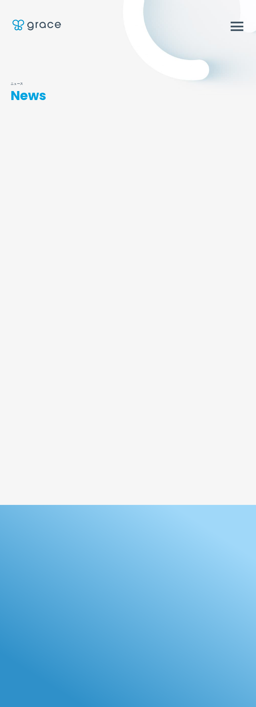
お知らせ (159, 142)
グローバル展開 (25, 571)
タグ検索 (208, 168)
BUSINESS (108, 544)
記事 (211, 142)
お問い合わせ (130, 700)
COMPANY (190, 544)
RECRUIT (25, 642)
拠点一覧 (180, 610)
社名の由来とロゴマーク (194, 561)
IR (14, 597)
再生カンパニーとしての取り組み (41, 581)
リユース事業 (104, 561)
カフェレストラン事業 (112, 590)
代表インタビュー (188, 581)
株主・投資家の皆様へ (30, 614)
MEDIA (102, 642)
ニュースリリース (107, 144)
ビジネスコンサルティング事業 (120, 581)
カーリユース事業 (108, 571)
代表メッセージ (186, 571)
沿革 (176, 600)
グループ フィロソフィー (34, 561)
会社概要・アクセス (190, 590)
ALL (55, 142)
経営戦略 (19, 624)
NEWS (182, 642)
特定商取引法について (224, 700)
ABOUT (23, 544)
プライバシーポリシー (173, 700)
